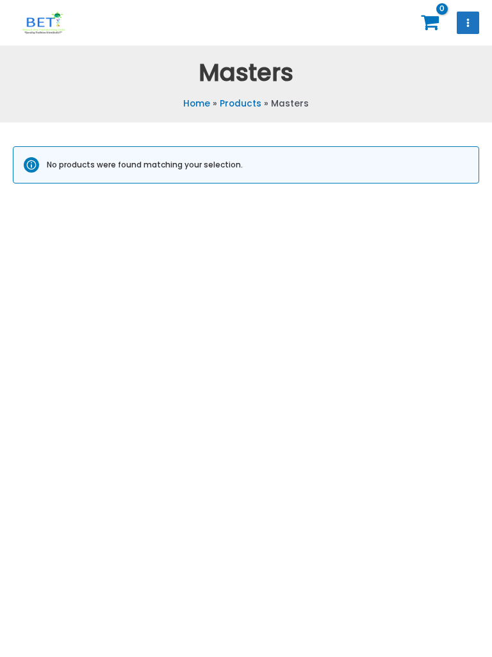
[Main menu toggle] (468, 23)
